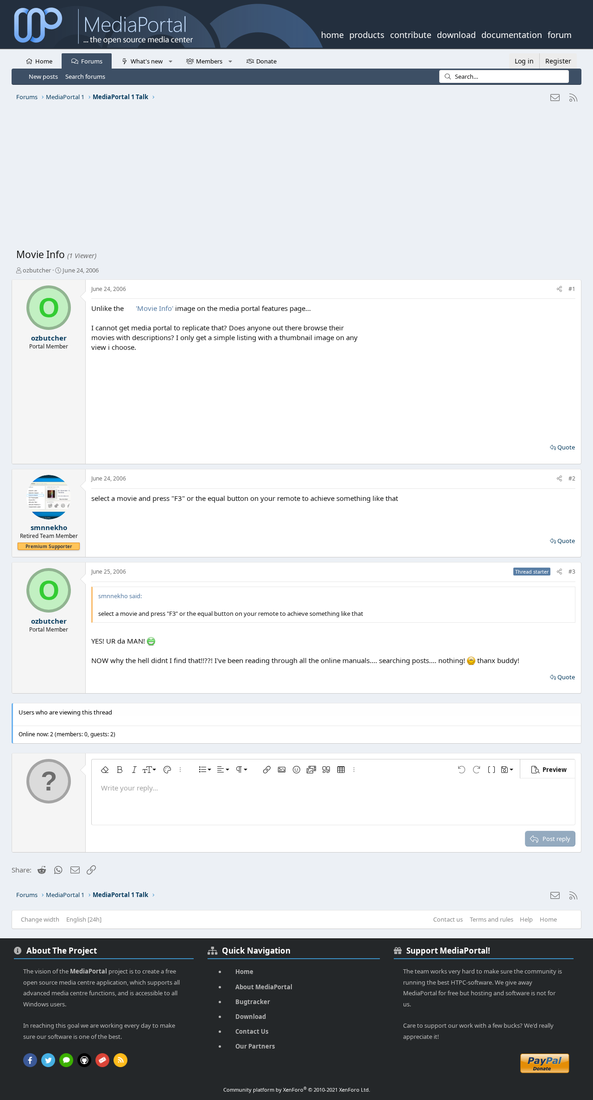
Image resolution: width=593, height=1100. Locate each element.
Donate (266, 61)
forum (560, 33)
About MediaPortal (263, 987)
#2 (571, 478)
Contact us (448, 919)
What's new (147, 61)
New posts (43, 76)
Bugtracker (252, 1002)
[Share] (559, 289)
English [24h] (83, 919)
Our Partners (255, 1046)
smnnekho (49, 527)
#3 (571, 571)
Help (526, 919)
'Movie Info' (155, 308)
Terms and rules (491, 919)
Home (43, 61)
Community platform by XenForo (296, 1089)
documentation (511, 33)
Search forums (85, 76)
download (456, 33)
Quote (566, 447)
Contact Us (251, 1031)
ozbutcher (37, 270)
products (367, 33)
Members (209, 61)
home (332, 33)
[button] (170, 60)
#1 (571, 289)
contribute (410, 33)
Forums (91, 61)
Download (250, 1016)
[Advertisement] (294, 178)
